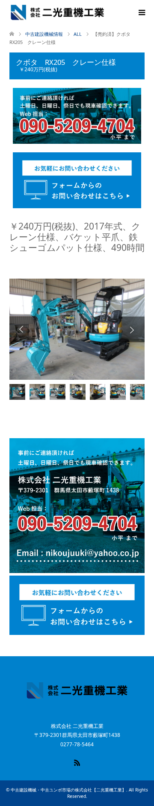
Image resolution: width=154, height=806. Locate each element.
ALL (78, 34)
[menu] (141, 13)
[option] (77, 329)
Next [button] (132, 329)
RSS (77, 762)
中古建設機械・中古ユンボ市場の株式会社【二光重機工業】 (68, 790)
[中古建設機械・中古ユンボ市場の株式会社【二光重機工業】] (57, 12)
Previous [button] (22, 329)
